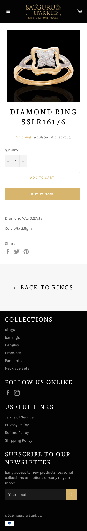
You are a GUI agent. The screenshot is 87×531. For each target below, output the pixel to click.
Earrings (12, 337)
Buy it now (42, 194)
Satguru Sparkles (28, 515)
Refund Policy (17, 432)
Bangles (12, 345)
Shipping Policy (18, 440)
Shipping (23, 137)
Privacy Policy (17, 425)
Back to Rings (46, 287)
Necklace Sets (17, 368)
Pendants (13, 360)
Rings (10, 329)
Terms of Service (19, 417)
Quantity (11, 150)
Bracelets (13, 352)
